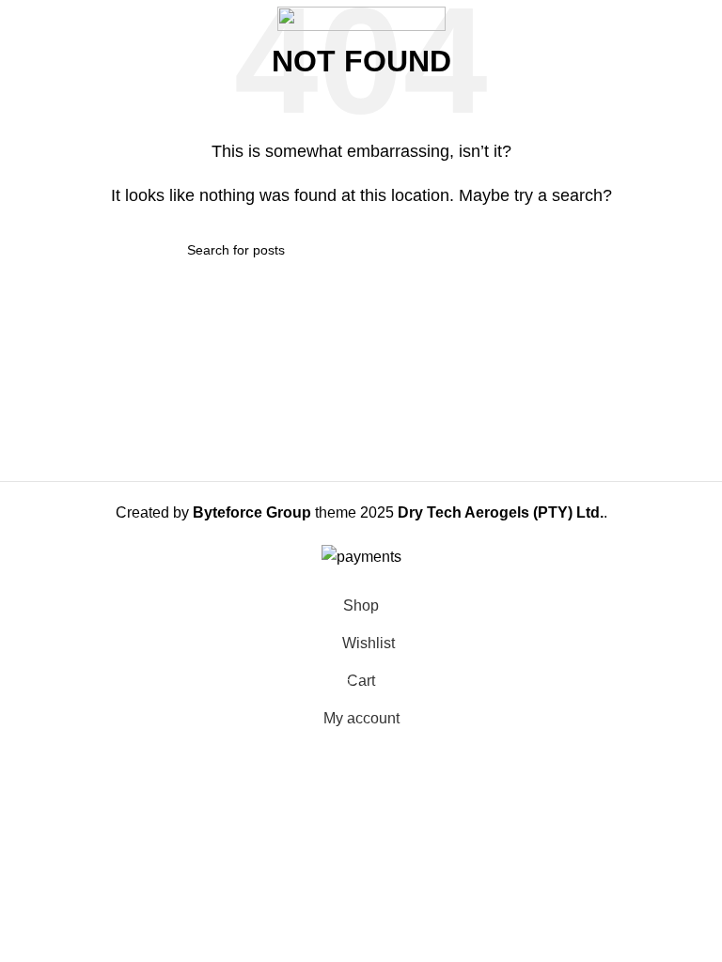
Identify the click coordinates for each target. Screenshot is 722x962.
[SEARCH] (527, 250)
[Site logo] (361, 17)
